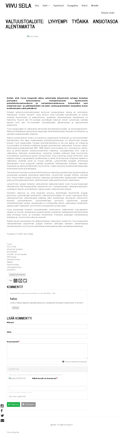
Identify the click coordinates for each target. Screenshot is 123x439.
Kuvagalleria (73, 5)
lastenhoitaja (13, 264)
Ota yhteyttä (13, 432)
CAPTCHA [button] (14, 369)
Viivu (37, 5)
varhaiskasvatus (14, 267)
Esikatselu (29, 404)
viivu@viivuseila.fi (65, 425)
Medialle (94, 5)
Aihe (9, 332)
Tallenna (14, 404)
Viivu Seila (18, 5)
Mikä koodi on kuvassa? (44, 378)
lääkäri (10, 262)
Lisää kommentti (17, 274)
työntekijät (12, 252)
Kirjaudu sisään (107, 12)
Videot (85, 5)
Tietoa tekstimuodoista (75, 362)
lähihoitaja (11, 257)
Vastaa (15, 308)
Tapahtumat (58, 5)
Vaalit (45, 5)
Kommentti (12, 342)
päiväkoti (11, 270)
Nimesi (10, 322)
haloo (13, 298)
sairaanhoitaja (13, 259)
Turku (9, 244)
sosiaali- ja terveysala (17, 254)
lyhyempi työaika (15, 249)
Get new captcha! (17, 396)
